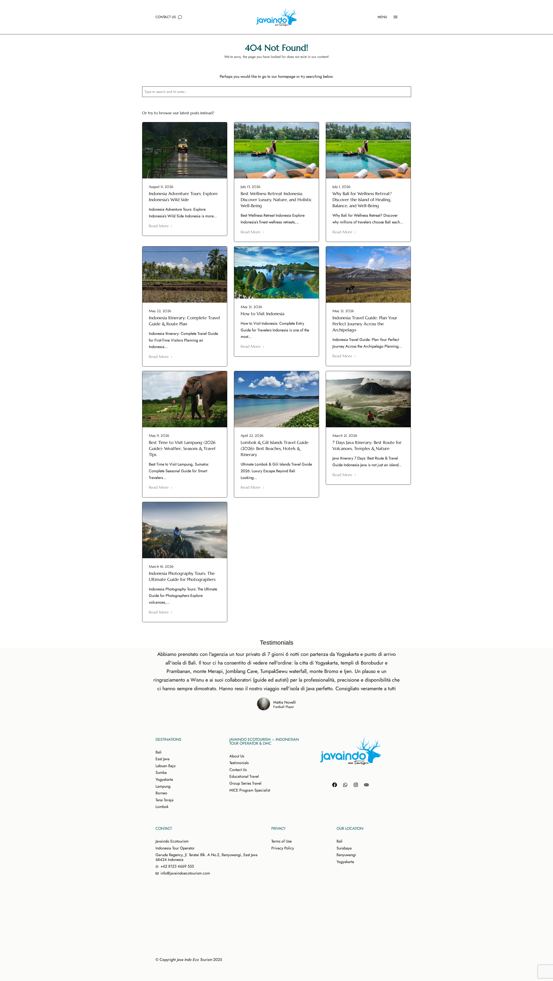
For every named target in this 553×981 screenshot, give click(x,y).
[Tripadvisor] (366, 785)
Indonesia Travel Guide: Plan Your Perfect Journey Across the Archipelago (364, 324)
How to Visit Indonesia (262, 313)
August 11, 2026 (161, 186)
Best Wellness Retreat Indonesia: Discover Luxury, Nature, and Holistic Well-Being (276, 199)
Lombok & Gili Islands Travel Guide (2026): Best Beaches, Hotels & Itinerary (274, 448)
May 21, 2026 (251, 307)
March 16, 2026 (161, 566)
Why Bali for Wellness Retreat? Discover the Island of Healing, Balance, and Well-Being (362, 199)
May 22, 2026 (160, 311)
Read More (159, 225)
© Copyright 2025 (189, 959)
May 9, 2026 (159, 435)
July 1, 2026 (341, 186)
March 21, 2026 (344, 435)
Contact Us (166, 16)
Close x (485, 106)
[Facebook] (334, 785)
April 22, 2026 (252, 435)
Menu (382, 16)
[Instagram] (356, 785)
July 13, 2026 (250, 186)
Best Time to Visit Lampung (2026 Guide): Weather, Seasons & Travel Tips (182, 448)
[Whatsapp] (345, 785)
